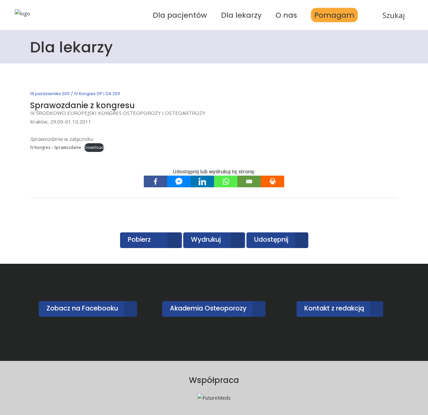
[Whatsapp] (225, 181)
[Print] (272, 181)
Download (94, 147)
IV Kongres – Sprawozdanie (55, 147)
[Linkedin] (202, 181)
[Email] (249, 181)
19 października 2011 (50, 93)
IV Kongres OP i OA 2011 (97, 93)
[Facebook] (155, 181)
